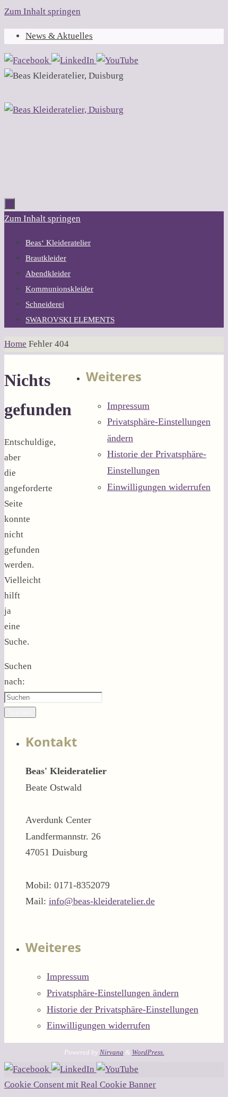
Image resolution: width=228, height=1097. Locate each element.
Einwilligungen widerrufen (159, 487)
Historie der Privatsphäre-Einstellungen (122, 1009)
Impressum (128, 405)
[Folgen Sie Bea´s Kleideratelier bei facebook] (27, 60)
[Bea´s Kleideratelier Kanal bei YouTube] (117, 60)
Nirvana (112, 1052)
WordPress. (148, 1052)
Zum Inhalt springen (42, 11)
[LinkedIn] (74, 60)
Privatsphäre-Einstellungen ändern (113, 993)
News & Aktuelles (59, 36)
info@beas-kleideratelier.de (102, 901)
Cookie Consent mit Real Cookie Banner (80, 1084)
